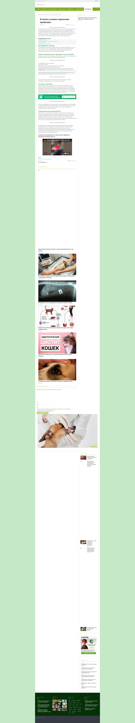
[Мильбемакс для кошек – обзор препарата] (64, 706)
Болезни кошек (88, 9)
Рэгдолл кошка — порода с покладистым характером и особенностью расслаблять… (91, 543)
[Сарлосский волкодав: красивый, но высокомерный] (64, 701)
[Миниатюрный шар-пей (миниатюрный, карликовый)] (54, 709)
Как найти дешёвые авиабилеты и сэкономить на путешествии (92, 457)
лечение (73, 705)
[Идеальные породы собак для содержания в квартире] (83, 629)
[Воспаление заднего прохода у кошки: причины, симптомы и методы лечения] (54, 704)
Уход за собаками (53, 9)
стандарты (79, 711)
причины (74, 709)
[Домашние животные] (41, 4)
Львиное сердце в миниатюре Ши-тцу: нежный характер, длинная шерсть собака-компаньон (91, 463)
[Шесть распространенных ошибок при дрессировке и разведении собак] (59, 701)
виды (69, 700)
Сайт (37, 407)
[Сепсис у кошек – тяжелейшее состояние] (59, 704)
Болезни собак (62, 9)
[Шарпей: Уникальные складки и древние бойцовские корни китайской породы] (83, 587)
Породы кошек (70, 9)
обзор (77, 705)
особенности (75, 707)
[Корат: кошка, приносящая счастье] (59, 706)
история (70, 702)
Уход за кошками (79, 9)
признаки (70, 709)
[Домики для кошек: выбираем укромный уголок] (54, 706)
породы (80, 707)
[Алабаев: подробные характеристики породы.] (64, 709)
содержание (74, 711)
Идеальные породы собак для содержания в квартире (92, 628)
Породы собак (44, 9)
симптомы (79, 709)
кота (78, 702)
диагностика (78, 700)
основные (70, 707)
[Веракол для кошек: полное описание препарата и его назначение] (64, 704)
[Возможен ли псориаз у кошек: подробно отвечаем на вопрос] (54, 701)
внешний (73, 700)
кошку (70, 705)
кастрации (74, 702)
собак (70, 711)
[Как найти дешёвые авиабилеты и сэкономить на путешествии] (83, 458)
